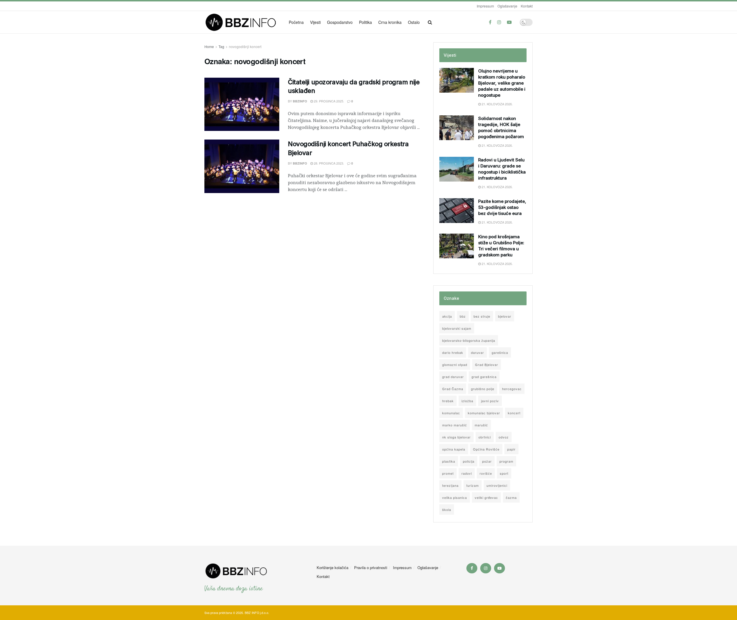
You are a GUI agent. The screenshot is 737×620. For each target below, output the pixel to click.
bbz (463, 316)
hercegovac (512, 388)
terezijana (450, 485)
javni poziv (490, 400)
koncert (514, 413)
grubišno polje (482, 388)
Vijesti (315, 22)
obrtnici (484, 437)
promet (448, 473)
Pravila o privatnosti (370, 567)
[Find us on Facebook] (490, 22)
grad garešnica (484, 376)
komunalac (451, 413)
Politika (365, 22)
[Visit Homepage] (242, 22)
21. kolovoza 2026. (497, 104)
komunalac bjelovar (484, 413)
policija (468, 461)
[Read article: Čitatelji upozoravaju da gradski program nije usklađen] (241, 104)
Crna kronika (390, 22)
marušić (481, 425)
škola (446, 509)
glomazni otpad (454, 364)
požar (487, 461)
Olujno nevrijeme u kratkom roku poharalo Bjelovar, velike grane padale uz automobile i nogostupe (501, 83)
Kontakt (527, 5)
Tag (221, 46)
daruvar (477, 352)
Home (209, 46)
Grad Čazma (452, 388)
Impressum (485, 5)
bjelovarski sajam (456, 328)
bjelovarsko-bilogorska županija (468, 340)
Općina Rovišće (486, 449)
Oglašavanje (507, 5)
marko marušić (454, 425)
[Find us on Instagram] (499, 22)
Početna (296, 22)
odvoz (504, 437)
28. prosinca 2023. (328, 163)
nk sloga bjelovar (456, 437)
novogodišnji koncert (245, 46)
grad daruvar (453, 376)
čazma (511, 497)
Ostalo (414, 22)
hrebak (448, 400)
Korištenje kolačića (332, 567)
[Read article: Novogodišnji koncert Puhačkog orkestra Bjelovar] (241, 166)
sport (504, 473)
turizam (472, 485)
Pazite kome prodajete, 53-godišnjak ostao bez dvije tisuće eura (502, 207)
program (506, 461)
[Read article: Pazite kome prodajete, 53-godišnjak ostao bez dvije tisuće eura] (456, 210)
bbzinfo (300, 101)
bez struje (482, 316)
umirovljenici (497, 485)
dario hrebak (452, 352)
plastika (448, 461)
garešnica (500, 352)
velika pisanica (454, 497)
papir (511, 449)
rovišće (486, 473)
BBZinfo (300, 163)
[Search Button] (430, 22)
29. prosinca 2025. (328, 101)
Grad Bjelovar (486, 364)
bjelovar (504, 316)
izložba (467, 400)
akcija (447, 316)
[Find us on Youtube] (509, 22)
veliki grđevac (486, 497)
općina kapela (453, 449)
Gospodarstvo (340, 22)
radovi (466, 473)
